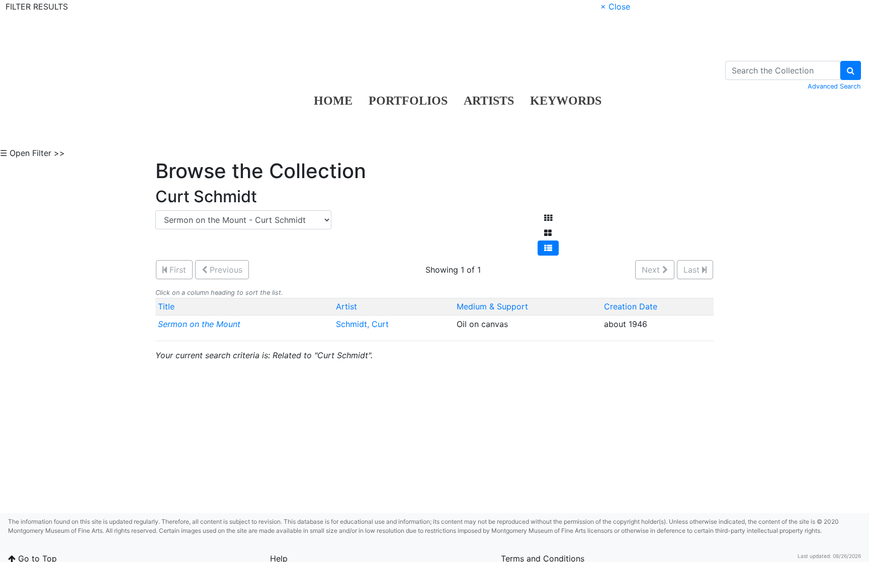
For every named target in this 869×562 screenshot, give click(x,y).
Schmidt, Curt (363, 324)
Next (652, 270)
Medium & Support (492, 306)
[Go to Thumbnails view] (548, 217)
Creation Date (630, 306)
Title (166, 306)
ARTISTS (489, 100)
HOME (333, 100)
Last (692, 270)
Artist (346, 306)
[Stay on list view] (548, 248)
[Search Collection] (850, 70)
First (176, 270)
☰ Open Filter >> (32, 153)
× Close (615, 7)
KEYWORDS (565, 100)
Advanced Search (834, 86)
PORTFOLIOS (408, 100)
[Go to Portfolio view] (548, 232)
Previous (224, 270)
